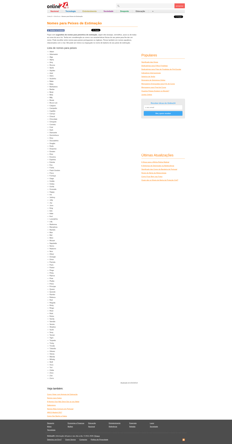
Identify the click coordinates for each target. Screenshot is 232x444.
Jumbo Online (146, 95)
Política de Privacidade (99, 440)
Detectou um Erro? (54, 440)
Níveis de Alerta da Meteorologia (153, 173)
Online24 (49, 16)
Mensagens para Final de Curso (153, 87)
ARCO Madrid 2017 (54, 412)
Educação (140, 11)
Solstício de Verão (148, 76)
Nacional (55, 11)
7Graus (97, 436)
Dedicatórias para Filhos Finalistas (154, 66)
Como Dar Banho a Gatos (57, 416)
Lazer (152, 423)
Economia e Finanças (76, 423)
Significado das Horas (149, 62)
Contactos (83, 440)
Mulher (70, 426)
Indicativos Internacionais (151, 73)
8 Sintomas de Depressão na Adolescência (157, 166)
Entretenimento (90, 11)
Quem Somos (70, 440)
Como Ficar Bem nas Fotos (151, 176)
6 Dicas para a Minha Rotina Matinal (155, 162)
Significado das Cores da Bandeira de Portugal (159, 169)
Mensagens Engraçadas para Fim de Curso (158, 84)
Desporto (124, 11)
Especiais (133, 423)
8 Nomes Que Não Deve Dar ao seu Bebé (63, 402)
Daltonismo (51, 405)
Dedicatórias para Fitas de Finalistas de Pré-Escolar (161, 69)
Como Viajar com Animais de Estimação (62, 394)
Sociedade (108, 11)
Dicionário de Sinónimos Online (153, 80)
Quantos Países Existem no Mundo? (155, 91)
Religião (132, 426)
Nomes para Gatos (54, 398)
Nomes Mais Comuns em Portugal (60, 409)
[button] (152, 11)
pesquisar (179, 6)
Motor (49, 426)
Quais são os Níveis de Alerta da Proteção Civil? (159, 180)
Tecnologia (70, 11)
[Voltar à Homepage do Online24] (58, 5)
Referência (57, 16)
